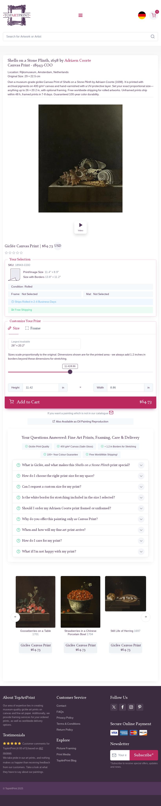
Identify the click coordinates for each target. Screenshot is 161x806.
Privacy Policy (65, 717)
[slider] (70, 372)
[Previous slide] (15, 617)
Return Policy (65, 729)
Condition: (21, 286)
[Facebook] (122, 707)
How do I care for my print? (42, 540)
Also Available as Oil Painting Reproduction (82, 421)
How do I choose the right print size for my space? (58, 476)
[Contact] (111, 413)
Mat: (97, 294)
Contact (61, 705)
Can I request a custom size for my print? (51, 486)
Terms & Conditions (68, 723)
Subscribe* (144, 755)
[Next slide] (145, 617)
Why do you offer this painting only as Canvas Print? (60, 519)
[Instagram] (131, 707)
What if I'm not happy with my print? (49, 551)
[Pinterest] (139, 707)
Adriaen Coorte (78, 61)
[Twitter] (113, 707)
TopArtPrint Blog (66, 760)
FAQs (60, 711)
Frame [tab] (35, 328)
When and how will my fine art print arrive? (53, 530)
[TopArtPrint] (16, 15)
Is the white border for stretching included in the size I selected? (68, 497)
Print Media (63, 754)
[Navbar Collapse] (80, 15)
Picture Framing (66, 748)
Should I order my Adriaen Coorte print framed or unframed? (66, 508)
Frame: (24, 294)
